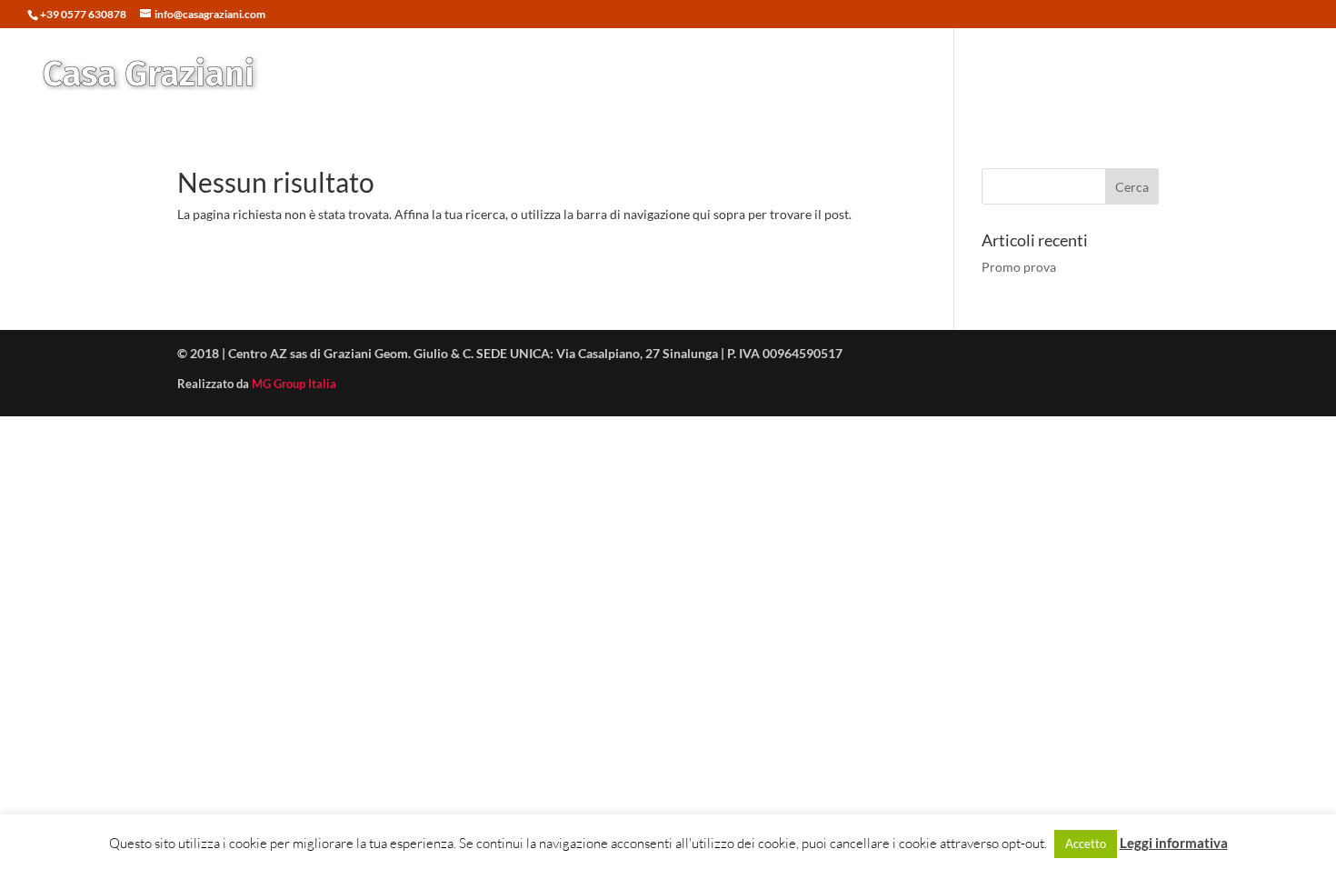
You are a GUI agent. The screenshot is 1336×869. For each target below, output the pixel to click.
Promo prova (1019, 267)
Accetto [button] (1085, 843)
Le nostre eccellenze (1059, 72)
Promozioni (938, 72)
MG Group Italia (294, 383)
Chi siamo (1174, 72)
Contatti (1254, 72)
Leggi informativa (1174, 842)
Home (772, 72)
